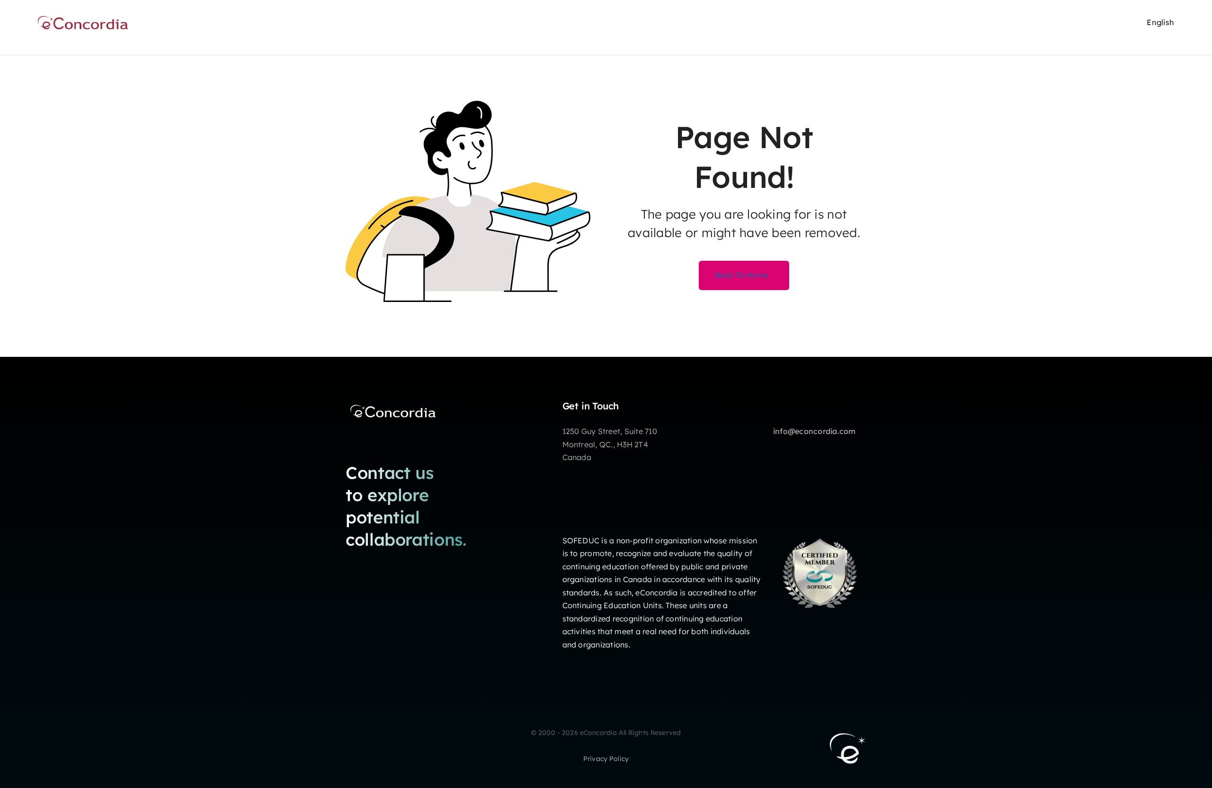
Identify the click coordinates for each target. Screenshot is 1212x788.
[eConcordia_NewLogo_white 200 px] (393, 404)
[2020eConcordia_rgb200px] (83, 20)
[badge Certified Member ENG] (819, 530)
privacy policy (606, 758)
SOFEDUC (581, 540)
